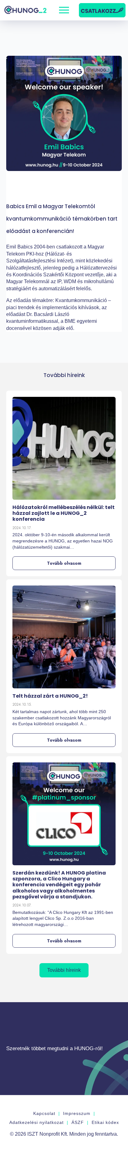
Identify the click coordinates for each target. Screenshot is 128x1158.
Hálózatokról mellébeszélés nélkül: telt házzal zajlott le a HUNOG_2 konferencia (63, 513)
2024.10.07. (22, 905)
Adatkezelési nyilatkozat (36, 1122)
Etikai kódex (105, 1122)
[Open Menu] (64, 10)
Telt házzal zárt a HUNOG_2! (50, 696)
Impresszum (76, 1113)
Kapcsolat (44, 1113)
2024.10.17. (22, 528)
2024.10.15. (22, 704)
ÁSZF (77, 1122)
